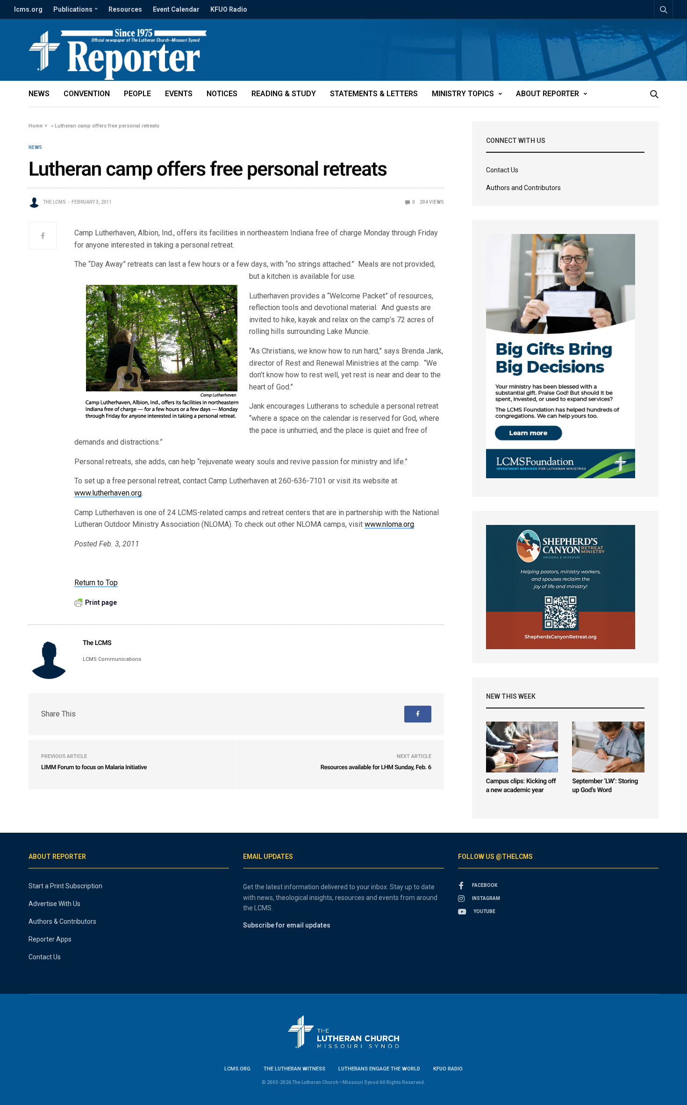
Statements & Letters (374, 93)
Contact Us (502, 170)
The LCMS (54, 202)
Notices (222, 93)
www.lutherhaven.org (108, 493)
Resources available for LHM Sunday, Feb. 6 (376, 767)
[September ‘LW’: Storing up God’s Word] (608, 747)
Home (36, 126)
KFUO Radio (228, 9)
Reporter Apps (50, 939)
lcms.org (28, 9)
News (39, 93)
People (137, 93)
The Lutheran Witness (294, 1069)
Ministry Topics (463, 93)
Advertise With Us (54, 903)
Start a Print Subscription (65, 886)
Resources (125, 9)
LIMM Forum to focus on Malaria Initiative (94, 767)
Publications (73, 9)
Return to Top (96, 582)
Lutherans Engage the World (379, 1069)
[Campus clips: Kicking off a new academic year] (522, 747)
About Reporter (547, 93)
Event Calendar (176, 9)
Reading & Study (283, 93)
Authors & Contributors (62, 921)
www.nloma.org (389, 524)
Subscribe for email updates (286, 925)
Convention (87, 93)
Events (179, 93)
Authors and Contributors (523, 187)
